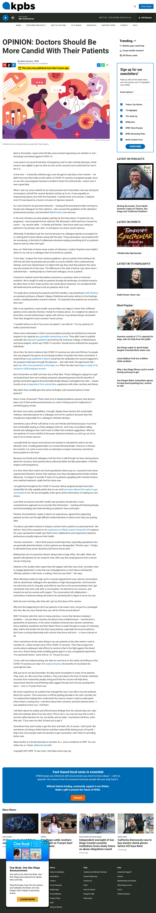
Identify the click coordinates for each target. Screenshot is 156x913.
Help (135, 25)
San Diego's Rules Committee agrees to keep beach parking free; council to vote (135, 383)
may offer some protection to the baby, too (38, 365)
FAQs (85, 885)
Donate (78, 797)
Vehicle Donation (123, 894)
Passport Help (88, 894)
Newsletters (54, 876)
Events (124, 25)
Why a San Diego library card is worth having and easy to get (135, 370)
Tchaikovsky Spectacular (129, 253)
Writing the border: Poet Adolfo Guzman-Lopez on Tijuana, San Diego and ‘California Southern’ (132, 209)
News (18, 25)
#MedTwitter (55, 212)
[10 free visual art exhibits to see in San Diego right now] (20, 824)
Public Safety (122, 837)
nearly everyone (53, 664)
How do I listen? (89, 890)
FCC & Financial (56, 885)
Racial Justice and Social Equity (90, 837)
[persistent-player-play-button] (5, 18)
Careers (53, 881)
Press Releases (55, 894)
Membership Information (126, 881)
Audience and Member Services (95, 872)
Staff (52, 903)
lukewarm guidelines (37, 340)
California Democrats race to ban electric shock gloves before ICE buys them (135, 843)
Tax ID (119, 890)
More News (9, 809)
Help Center (87, 898)
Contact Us (87, 881)
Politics (43, 837)
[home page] (18, 6)
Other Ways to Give (124, 885)
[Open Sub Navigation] (23, 25)
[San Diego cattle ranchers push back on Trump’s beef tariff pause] (59, 824)
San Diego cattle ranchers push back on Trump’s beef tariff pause (56, 843)
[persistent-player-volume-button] (13, 18)
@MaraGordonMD (43, 745)
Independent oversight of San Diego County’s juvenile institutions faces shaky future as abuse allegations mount (97, 844)
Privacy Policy (55, 898)
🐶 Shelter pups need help (132, 46)
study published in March (38, 358)
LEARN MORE (27, 899)
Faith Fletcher (91, 293)
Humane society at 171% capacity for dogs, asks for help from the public (135, 337)
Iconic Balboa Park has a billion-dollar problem (133, 359)
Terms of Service (56, 907)
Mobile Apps (54, 890)
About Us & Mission (57, 872)
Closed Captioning (90, 876)
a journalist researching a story (53, 336)
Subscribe (135, 146)
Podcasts (91, 25)
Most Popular (125, 305)
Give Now (146, 6)
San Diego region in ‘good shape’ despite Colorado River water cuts (133, 348)
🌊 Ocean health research (132, 50)
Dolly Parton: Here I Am (128, 294)
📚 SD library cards (128, 55)
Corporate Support (124, 872)
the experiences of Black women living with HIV (67, 529)
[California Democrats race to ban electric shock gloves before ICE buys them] (136, 824)
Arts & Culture (58, 25)
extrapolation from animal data (41, 384)
